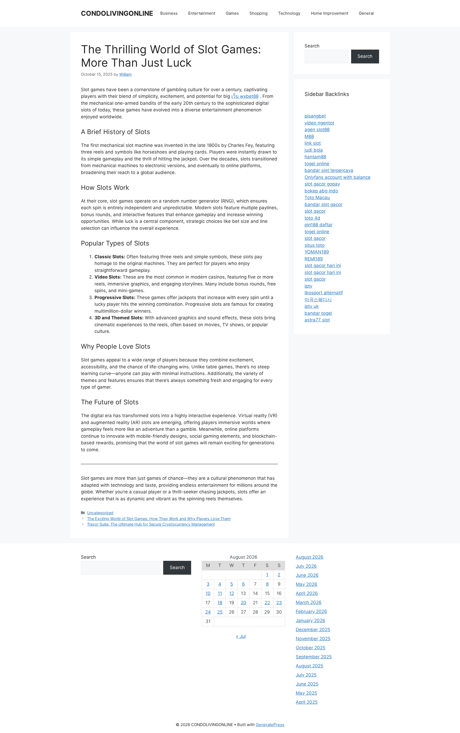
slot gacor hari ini (323, 265)
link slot (313, 143)
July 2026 (306, 566)
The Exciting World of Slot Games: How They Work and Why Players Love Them (159, 518)
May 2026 (306, 584)
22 (267, 602)
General (366, 13)
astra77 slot (317, 320)
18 (219, 602)
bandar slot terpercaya (329, 170)
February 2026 (311, 611)
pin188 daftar (318, 224)
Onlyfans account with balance (338, 177)
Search (312, 46)
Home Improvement (329, 13)
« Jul (241, 636)
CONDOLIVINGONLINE (117, 13)
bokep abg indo (321, 191)
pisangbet (315, 116)
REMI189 (314, 258)
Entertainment (201, 13)
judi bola (314, 150)
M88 (309, 136)
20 (243, 602)
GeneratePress (270, 724)
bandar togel (318, 313)
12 (231, 593)
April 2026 (307, 593)
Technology (289, 13)
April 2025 (307, 702)
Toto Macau (317, 197)
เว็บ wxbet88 (244, 96)
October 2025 (310, 647)
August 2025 (309, 665)
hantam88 (315, 156)
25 (220, 612)
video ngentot (319, 123)
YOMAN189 (317, 252)
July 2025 (306, 675)
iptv (308, 286)
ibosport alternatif (324, 292)
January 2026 (310, 620)
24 (208, 612)
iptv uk (312, 306)
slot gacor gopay (322, 184)
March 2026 (309, 602)
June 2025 (307, 684)
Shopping (258, 13)
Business (169, 13)
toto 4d (312, 218)
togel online (317, 163)
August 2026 (309, 557)
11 (220, 593)
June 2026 (307, 575)
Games (232, 13)
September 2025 (314, 656)
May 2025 (306, 693)
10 (208, 593)
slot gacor (315, 211)
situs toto (315, 245)
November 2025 (313, 638)
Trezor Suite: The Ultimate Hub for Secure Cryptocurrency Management (151, 524)
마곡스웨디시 (318, 299)
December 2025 (313, 629)
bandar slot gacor (323, 204)
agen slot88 (317, 129)
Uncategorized (100, 512)
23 (279, 602)
